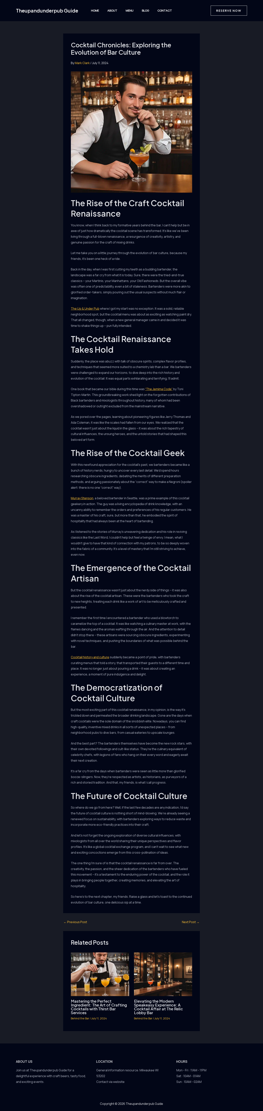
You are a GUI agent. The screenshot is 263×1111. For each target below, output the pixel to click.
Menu (129, 10)
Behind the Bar (80, 1018)
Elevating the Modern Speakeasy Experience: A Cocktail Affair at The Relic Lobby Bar (158, 1007)
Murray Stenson (82, 498)
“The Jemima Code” (159, 389)
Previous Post (75, 922)
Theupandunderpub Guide (47, 11)
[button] (229, 11)
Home (95, 10)
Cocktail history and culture (90, 657)
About (112, 10)
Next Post (190, 922)
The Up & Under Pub (85, 308)
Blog (145, 10)
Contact (164, 10)
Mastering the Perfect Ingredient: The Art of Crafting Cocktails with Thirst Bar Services (99, 1007)
